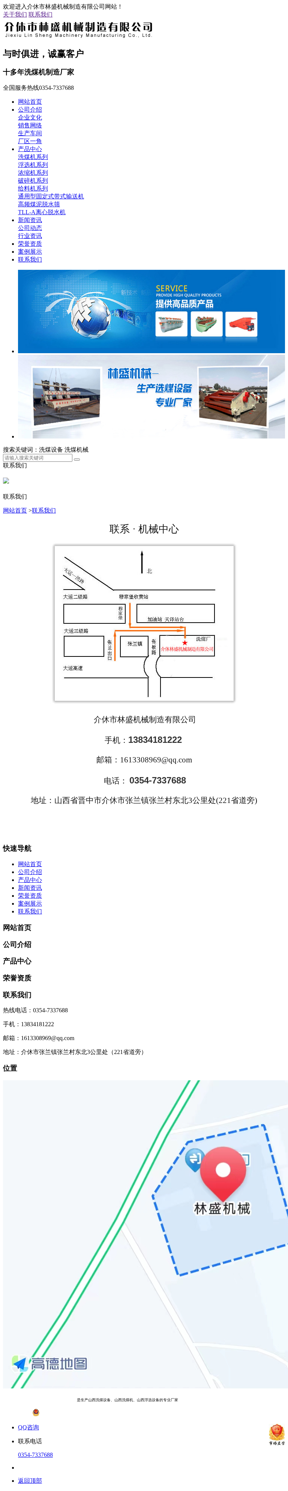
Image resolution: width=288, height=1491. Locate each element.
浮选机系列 (33, 165)
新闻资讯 (30, 220)
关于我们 (15, 14)
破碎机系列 (33, 180)
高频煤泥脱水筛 (39, 204)
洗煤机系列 (33, 157)
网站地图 (231, 1400)
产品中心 (30, 149)
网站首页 (30, 101)
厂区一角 (30, 141)
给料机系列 (33, 188)
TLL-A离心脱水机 (42, 212)
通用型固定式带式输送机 (51, 196)
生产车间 (30, 133)
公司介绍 (30, 109)
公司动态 (30, 228)
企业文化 (30, 117)
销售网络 (30, 125)
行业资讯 (30, 236)
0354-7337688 (35, 1455)
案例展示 (30, 251)
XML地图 (252, 1400)
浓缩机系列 (33, 172)
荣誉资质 (30, 243)
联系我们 (40, 14)
